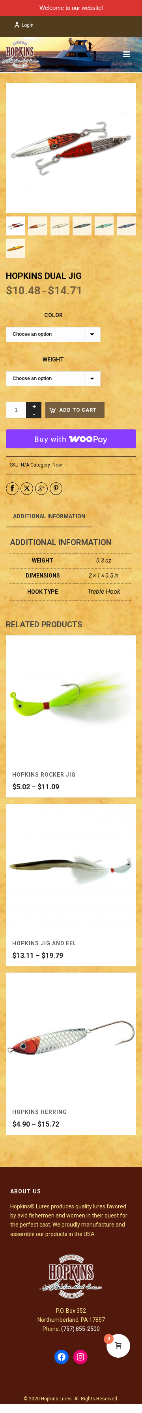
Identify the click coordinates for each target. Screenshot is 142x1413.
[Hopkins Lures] (19, 54)
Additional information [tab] (49, 516)
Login (28, 25)
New (57, 465)
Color (53, 315)
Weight (53, 359)
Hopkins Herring (39, 1112)
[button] (121, 98)
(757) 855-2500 (80, 1329)
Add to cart (78, 410)
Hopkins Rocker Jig (44, 774)
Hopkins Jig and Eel (44, 943)
